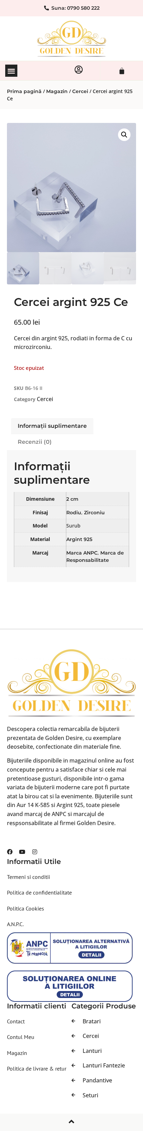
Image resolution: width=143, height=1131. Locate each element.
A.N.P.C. (15, 924)
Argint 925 (79, 539)
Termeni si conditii (28, 876)
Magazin (57, 91)
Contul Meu (20, 1036)
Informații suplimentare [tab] (52, 426)
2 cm (72, 499)
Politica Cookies (25, 908)
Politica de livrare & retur (36, 1068)
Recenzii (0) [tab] (35, 442)
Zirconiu (94, 512)
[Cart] (122, 70)
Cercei (80, 91)
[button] (11, 71)
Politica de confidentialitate (39, 892)
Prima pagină (24, 91)
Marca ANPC (82, 553)
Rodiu (73, 512)
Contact (16, 1021)
